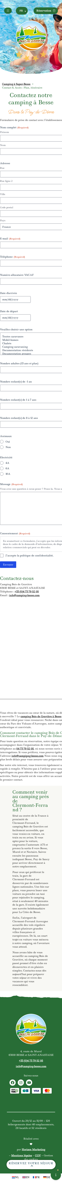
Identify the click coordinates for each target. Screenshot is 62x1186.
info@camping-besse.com (24, 595)
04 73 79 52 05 (25, 748)
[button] (22, 11)
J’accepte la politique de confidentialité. (29, 555)
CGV (38, 1155)
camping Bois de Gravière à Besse (40, 716)
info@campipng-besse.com (28, 756)
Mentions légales (21, 1155)
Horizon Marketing (33, 1149)
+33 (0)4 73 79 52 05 (27, 591)
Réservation (43, 10)
